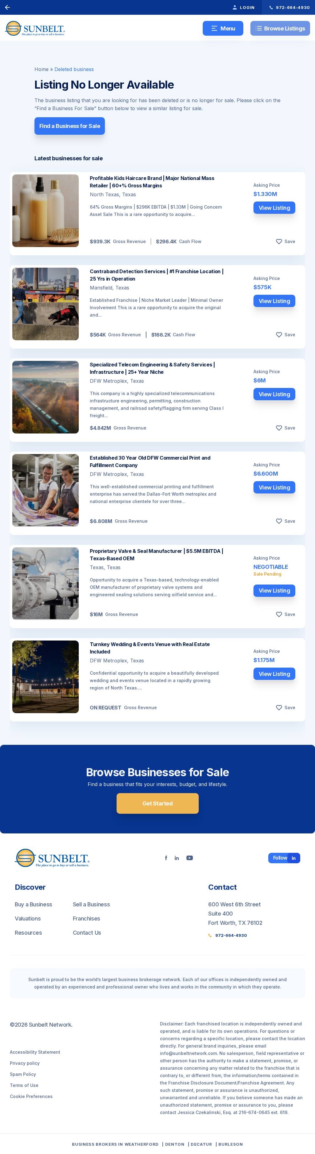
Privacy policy (25, 1063)
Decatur (201, 1144)
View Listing (274, 208)
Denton (175, 1144)
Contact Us (87, 932)
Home (41, 69)
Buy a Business (33, 904)
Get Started (157, 803)
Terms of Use (24, 1085)
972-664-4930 (231, 935)
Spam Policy (23, 1074)
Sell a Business (91, 904)
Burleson (230, 1144)
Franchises (86, 918)
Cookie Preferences (31, 1096)
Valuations (28, 918)
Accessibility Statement (35, 1052)
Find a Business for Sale (69, 126)
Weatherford (142, 1144)
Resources (28, 932)
